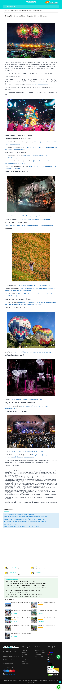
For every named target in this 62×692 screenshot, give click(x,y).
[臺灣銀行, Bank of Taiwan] (50, 658)
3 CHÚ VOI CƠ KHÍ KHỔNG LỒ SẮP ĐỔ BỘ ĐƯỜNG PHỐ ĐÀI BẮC (19, 514)
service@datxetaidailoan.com (10, 667)
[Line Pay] (50, 667)
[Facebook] (4, 671)
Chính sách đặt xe (39, 650)
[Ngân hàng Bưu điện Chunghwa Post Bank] (50, 655)
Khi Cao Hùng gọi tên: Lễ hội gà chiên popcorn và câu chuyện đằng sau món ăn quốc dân (25, 521)
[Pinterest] (13, 671)
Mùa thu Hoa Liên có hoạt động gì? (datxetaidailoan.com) (35, 285)
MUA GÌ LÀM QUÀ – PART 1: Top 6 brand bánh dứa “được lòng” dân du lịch (23, 596)
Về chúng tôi (25, 652)
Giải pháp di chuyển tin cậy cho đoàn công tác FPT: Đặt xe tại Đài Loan (28, 602)
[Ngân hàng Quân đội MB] (50, 652)
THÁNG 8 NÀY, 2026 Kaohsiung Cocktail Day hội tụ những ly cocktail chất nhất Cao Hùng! (25, 516)
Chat (47, 2)
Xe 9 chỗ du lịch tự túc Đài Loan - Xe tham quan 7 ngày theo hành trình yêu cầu (30, 625)
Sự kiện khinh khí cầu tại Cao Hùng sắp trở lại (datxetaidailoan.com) (32, 352)
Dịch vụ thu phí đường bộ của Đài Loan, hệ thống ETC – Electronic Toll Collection (24, 594)
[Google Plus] (10, 671)
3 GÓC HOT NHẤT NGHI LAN (10, 524)
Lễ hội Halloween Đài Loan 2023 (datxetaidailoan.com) (35, 219)
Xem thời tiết (25, 663)
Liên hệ (24, 659)
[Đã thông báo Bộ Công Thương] (12, 674)
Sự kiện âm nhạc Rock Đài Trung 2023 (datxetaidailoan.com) (28, 451)
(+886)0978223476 (8, 663)
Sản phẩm (24, 654)
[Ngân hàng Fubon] (53, 660)
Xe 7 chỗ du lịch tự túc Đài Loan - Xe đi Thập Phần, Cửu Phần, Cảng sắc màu (29, 633)
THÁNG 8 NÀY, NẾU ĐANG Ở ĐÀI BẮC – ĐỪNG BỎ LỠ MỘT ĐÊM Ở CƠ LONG (22, 526)
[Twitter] (7, 671)
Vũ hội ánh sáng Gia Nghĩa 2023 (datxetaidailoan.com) (27, 399)
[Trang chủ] (12, 647)
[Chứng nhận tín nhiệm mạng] (53, 670)
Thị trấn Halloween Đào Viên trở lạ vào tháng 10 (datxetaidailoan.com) (31, 216)
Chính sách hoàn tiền (40, 652)
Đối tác (24, 661)
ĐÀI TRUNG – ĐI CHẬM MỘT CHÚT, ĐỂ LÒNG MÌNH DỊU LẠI (19, 592)
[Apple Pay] (50, 664)
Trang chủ (24, 650)
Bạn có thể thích (9, 599)
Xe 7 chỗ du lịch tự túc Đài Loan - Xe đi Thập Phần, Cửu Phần (25, 610)
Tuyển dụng (38, 654)
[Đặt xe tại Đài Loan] (31, 2)
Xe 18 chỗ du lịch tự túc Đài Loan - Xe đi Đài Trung (50, 610)
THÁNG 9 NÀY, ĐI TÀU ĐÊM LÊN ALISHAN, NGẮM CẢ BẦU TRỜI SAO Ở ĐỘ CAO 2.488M (24, 519)
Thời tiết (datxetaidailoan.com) (39, 84)
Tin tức (24, 657)
